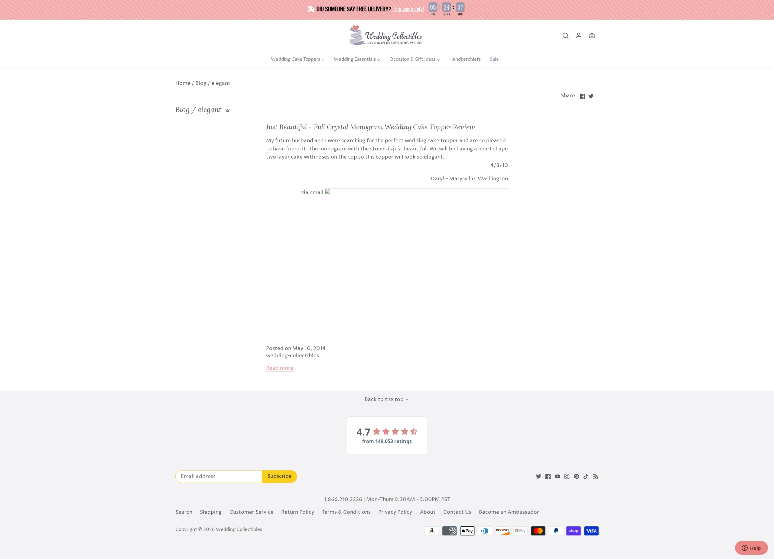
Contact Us (457, 512)
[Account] (578, 35)
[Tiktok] (585, 476)
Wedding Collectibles (239, 529)
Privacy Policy (395, 512)
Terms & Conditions (346, 512)
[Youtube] (557, 476)
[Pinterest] (576, 476)
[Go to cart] (592, 35)
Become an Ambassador (509, 512)
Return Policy (297, 512)
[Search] (565, 35)
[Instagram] (566, 476)
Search (183, 512)
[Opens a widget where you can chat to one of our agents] (751, 548)
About (428, 512)
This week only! (408, 8)
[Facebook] (548, 476)
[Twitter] (538, 476)
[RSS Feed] (226, 109)
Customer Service (251, 512)
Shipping (211, 512)
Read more (279, 368)
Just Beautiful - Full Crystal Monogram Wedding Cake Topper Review (370, 127)
